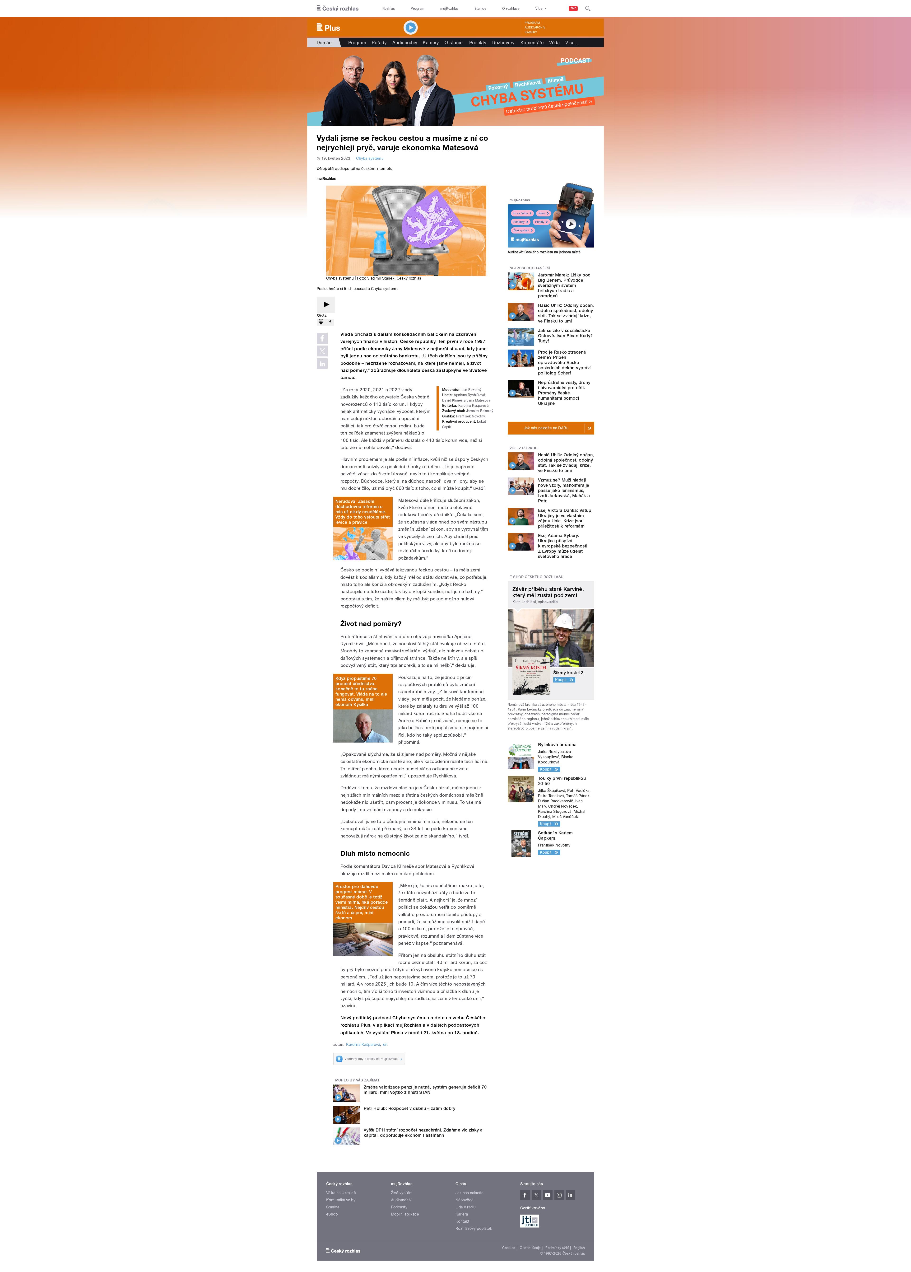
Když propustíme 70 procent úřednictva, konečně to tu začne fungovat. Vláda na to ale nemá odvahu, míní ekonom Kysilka (361, 691)
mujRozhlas (449, 8)
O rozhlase (511, 8)
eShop (332, 1214)
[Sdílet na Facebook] (322, 338)
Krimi (542, 213)
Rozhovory (503, 42)
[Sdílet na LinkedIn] (322, 363)
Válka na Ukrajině (341, 1193)
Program (417, 8)
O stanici (454, 42)
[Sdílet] (329, 322)
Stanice (480, 8)
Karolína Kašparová (363, 1044)
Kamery (531, 32)
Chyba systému (370, 158)
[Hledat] (587, 8)
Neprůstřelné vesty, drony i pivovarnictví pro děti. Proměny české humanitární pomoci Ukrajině (564, 393)
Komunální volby (340, 1200)
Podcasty (399, 1207)
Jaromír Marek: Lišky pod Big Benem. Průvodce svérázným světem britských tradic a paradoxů (564, 285)
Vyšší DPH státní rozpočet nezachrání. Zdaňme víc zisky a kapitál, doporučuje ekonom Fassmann (423, 1132)
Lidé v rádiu (466, 1207)
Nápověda (465, 1200)
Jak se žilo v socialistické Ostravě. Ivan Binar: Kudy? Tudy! (565, 335)
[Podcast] (321, 322)
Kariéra (462, 1214)
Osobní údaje (530, 1248)
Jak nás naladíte (470, 1193)
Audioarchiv (535, 27)
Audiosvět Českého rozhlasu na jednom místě (544, 252)
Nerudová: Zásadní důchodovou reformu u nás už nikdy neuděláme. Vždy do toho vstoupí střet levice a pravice (362, 512)
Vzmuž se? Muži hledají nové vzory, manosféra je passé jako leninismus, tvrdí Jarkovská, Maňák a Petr (564, 490)
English (579, 1248)
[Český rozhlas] (337, 8)
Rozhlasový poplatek (474, 1228)
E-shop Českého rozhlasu (537, 577)
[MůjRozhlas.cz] (326, 179)
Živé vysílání (521, 230)
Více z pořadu (524, 448)
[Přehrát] (326, 305)
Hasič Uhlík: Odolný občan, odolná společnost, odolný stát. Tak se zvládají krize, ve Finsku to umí (566, 313)
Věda (554, 42)
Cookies (508, 1248)
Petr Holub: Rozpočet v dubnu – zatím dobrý (409, 1108)
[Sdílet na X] (322, 351)
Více (572, 42)
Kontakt (462, 1221)
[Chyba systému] (455, 86)
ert (385, 1044)
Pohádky (519, 222)
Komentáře (532, 42)
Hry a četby (520, 213)
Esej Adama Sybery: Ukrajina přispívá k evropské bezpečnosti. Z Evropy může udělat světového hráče (563, 546)
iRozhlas (388, 8)
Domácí (325, 42)
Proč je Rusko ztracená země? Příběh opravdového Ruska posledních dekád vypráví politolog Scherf (564, 362)
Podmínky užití (557, 1248)
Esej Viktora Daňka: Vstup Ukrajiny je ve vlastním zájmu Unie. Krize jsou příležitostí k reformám (564, 518)
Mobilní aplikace (405, 1214)
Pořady (379, 42)
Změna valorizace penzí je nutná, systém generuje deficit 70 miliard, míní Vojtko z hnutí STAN (425, 1090)
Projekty (478, 42)
